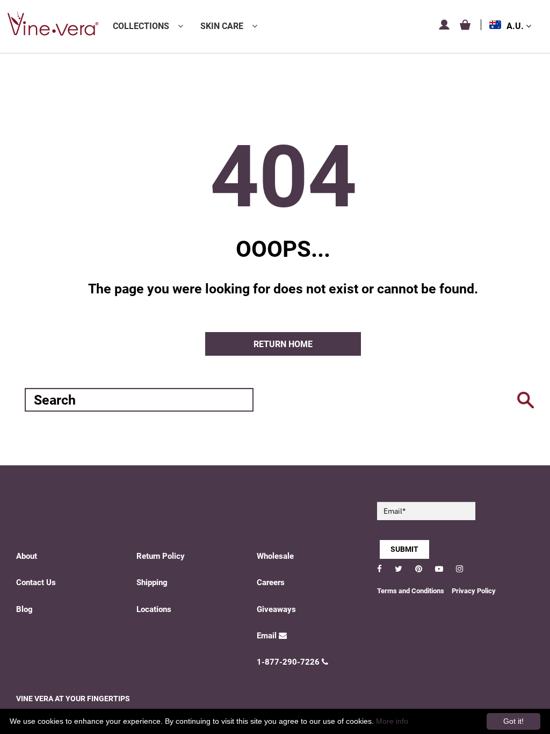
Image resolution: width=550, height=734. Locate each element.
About (26, 556)
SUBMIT (404, 549)
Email (267, 636)
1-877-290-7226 (288, 662)
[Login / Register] (444, 24)
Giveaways (276, 609)
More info (392, 721)
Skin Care (221, 26)
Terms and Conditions (410, 591)
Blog (24, 609)
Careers (271, 582)
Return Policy (160, 556)
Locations (153, 609)
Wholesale (275, 556)
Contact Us (36, 582)
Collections (141, 26)
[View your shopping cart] (465, 24)
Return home (283, 344)
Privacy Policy (474, 591)
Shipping (152, 582)
